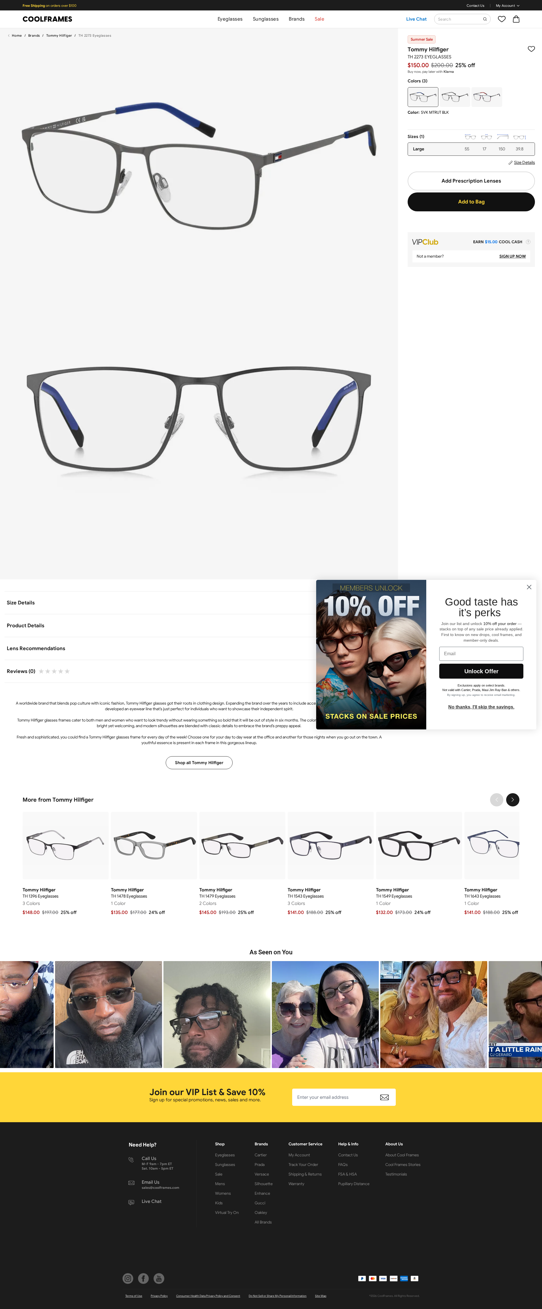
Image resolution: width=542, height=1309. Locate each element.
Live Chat (416, 19)
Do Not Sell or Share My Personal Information (278, 1296)
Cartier (261, 1154)
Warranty (296, 1183)
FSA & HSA (347, 1174)
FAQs (343, 1164)
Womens (223, 1193)
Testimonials (396, 1174)
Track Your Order (303, 1164)
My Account (505, 5)
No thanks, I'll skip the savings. (481, 707)
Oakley (261, 1212)
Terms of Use (133, 1296)
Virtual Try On (227, 1212)
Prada (260, 1164)
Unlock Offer (481, 671)
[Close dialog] (529, 587)
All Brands (263, 1222)
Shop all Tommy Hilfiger (199, 762)
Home (17, 35)
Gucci (260, 1202)
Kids (219, 1202)
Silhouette (264, 1183)
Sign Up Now (512, 256)
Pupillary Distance (354, 1183)
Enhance (262, 1193)
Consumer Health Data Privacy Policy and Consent (208, 1296)
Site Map (320, 1296)
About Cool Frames (402, 1154)
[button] (108, 1014)
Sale (319, 19)
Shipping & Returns (305, 1174)
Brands (297, 19)
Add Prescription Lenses (471, 181)
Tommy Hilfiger (59, 35)
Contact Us (475, 5)
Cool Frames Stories (403, 1164)
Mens (220, 1183)
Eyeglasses (230, 19)
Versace (262, 1174)
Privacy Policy (159, 1296)
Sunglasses (266, 19)
